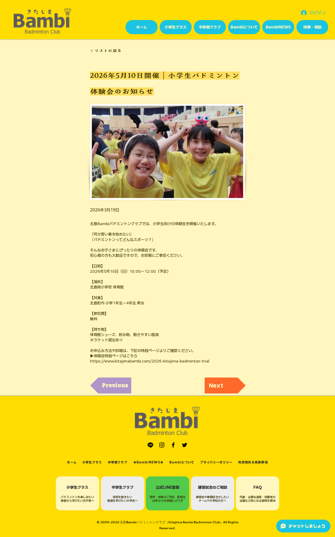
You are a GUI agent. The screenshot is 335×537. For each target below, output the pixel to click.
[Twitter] (184, 445)
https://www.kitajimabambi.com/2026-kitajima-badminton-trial (149, 361)
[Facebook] (173, 445)
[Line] (150, 445)
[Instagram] (161, 445)
